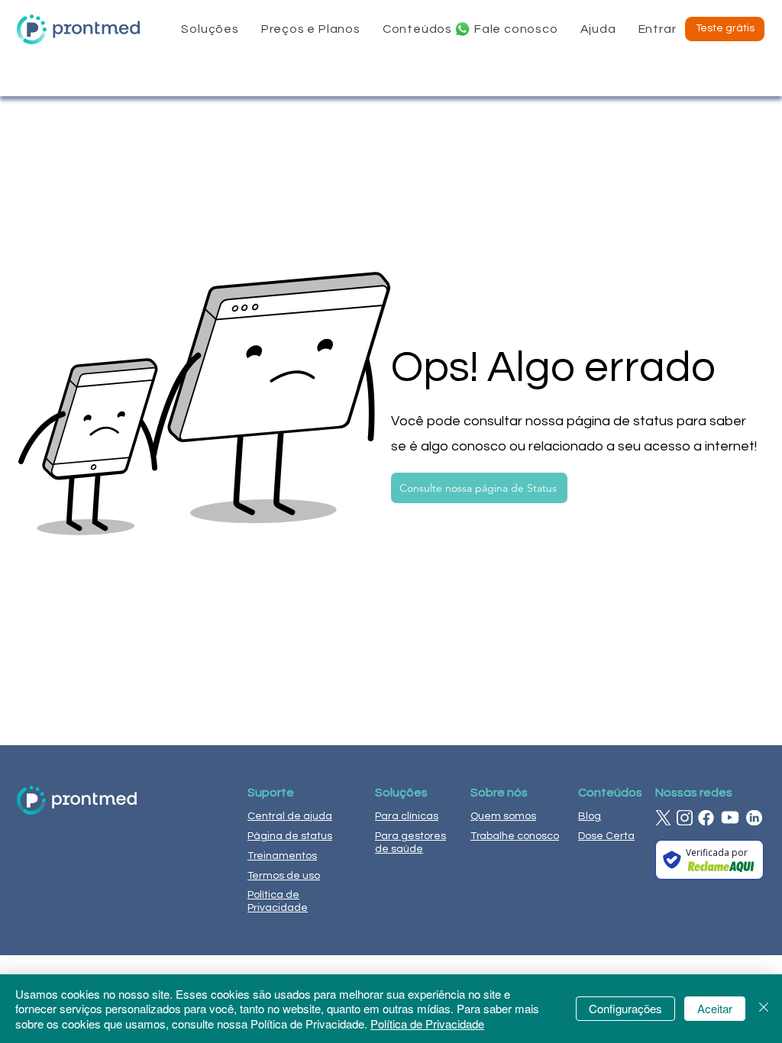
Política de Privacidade (427, 1024)
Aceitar (714, 1008)
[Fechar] (764, 1009)
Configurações (625, 1008)
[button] (210, 29)
